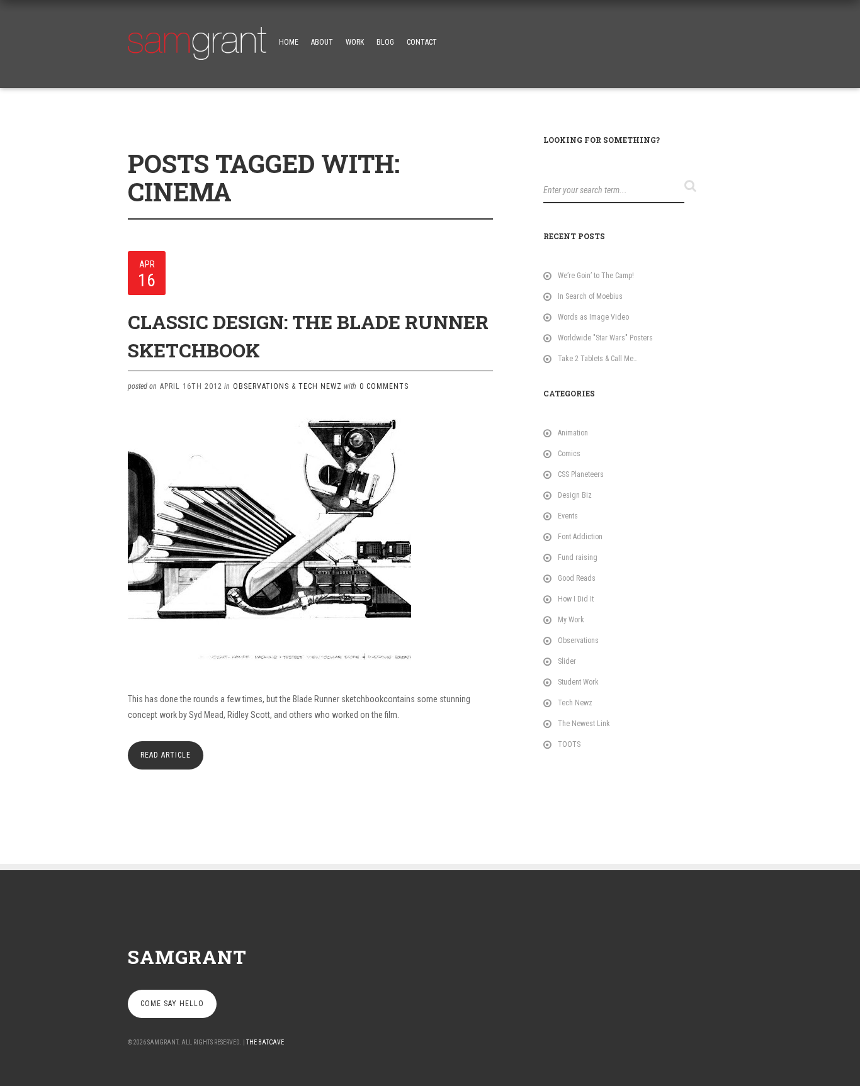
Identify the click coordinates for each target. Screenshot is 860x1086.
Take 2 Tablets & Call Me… (598, 358)
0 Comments (384, 386)
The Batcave (265, 1042)
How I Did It (576, 599)
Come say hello (172, 1003)
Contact (422, 42)
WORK (355, 42)
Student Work (578, 682)
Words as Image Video (593, 317)
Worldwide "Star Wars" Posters (605, 337)
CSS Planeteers (581, 474)
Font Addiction (580, 536)
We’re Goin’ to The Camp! (596, 275)
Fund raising (577, 557)
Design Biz (575, 495)
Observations (261, 386)
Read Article (165, 755)
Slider (567, 661)
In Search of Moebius (590, 296)
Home (288, 42)
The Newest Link (584, 723)
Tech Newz (320, 386)
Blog (385, 42)
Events (568, 516)
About (322, 42)
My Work (571, 619)
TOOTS (569, 744)
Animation (573, 432)
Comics (569, 453)
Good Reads (577, 578)
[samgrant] (197, 40)
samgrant (187, 956)
